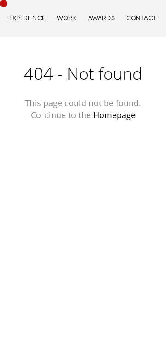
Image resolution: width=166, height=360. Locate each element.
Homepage (114, 114)
